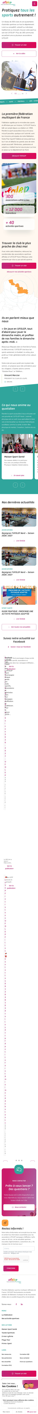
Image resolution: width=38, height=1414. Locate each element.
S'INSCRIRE (11, 1268)
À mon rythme (7, 1336)
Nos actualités (6, 1361)
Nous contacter (24, 1358)
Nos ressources (6, 1354)
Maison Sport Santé (9, 1329)
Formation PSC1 (7, 1365)
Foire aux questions (26, 1361)
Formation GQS (24, 1354)
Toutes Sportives (8, 1333)
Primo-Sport (7, 1343)
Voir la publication (11, 668)
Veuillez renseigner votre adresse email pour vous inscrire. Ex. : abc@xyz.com (17, 1252)
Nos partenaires (7, 1358)
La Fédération (7, 1315)
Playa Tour (6, 1340)
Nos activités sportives (10, 1318)
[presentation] (15, 389)
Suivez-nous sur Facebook (21, 647)
